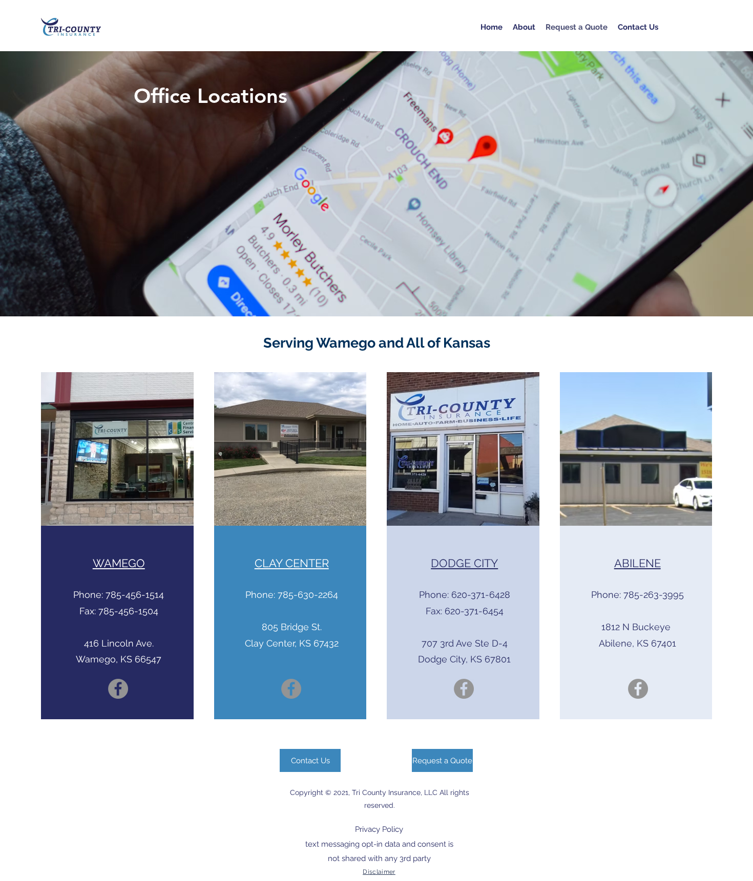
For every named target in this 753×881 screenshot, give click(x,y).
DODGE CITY (464, 563)
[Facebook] (118, 689)
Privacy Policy (379, 829)
